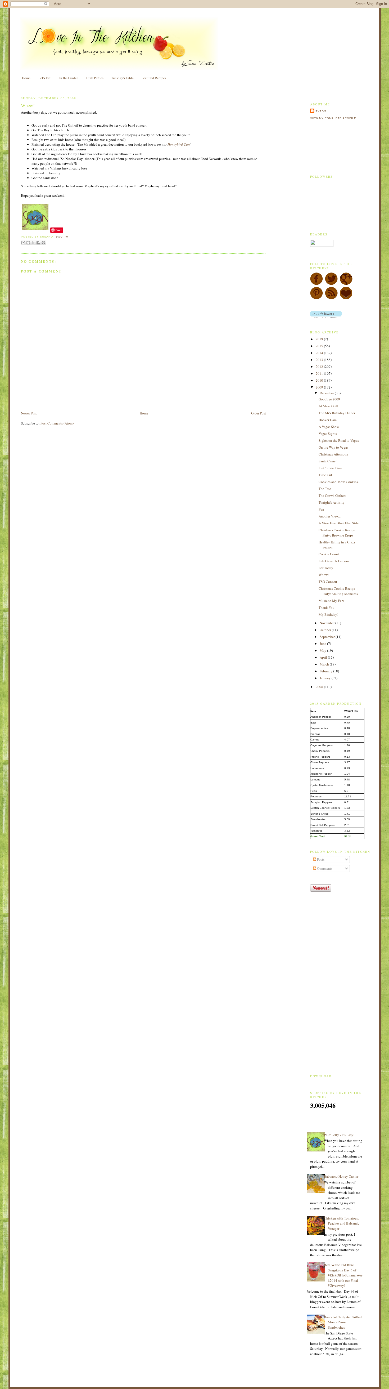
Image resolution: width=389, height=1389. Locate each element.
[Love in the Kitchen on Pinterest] (316, 298)
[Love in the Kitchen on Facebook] (316, 284)
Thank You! (327, 607)
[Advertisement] (83, 398)
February (326, 671)
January (326, 678)
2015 (320, 345)
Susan (320, 110)
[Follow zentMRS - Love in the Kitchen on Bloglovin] (326, 317)
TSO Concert (328, 581)
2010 (320, 380)
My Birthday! (328, 614)
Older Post (258, 413)
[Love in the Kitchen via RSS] (331, 298)
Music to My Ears (331, 600)
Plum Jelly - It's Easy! (339, 1134)
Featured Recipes (154, 77)
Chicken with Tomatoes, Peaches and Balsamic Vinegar (341, 1223)
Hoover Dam (328, 419)
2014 (320, 352)
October (326, 629)
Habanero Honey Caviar (341, 1176)
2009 (320, 387)
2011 (320, 373)
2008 (320, 686)
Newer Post (29, 413)
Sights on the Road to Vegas (339, 440)
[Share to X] (33, 242)
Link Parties (94, 77)
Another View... (330, 516)
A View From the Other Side (339, 523)
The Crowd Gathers (332, 495)
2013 (320, 359)
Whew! (28, 105)
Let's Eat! (45, 77)
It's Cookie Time (330, 468)
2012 (320, 366)
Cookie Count (329, 554)
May (323, 650)
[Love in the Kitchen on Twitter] (331, 284)
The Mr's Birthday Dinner (337, 412)
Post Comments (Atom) (57, 423)
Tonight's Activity (332, 502)
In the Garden (69, 77)
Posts (320, 859)
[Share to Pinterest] (43, 242)
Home (26, 77)
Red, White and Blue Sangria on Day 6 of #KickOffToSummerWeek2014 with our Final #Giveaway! (343, 1275)
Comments (324, 868)
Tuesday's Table (122, 77)
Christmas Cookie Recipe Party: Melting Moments (338, 591)
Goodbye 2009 (329, 399)
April (324, 657)
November (327, 622)
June (323, 643)
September (328, 636)
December (327, 393)
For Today (326, 567)
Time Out (325, 474)
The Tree (325, 488)
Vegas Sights (328, 433)
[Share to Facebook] (38, 242)
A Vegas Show (329, 426)
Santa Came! (328, 461)
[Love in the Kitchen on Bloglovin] (346, 298)
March (325, 664)
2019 (320, 339)
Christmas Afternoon (333, 454)
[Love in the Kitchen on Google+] (346, 284)
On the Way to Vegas (333, 447)
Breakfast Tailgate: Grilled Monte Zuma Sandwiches (343, 1322)
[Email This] (23, 242)
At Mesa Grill (328, 406)
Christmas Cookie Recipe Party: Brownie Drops (337, 533)
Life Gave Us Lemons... (335, 561)
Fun (321, 509)
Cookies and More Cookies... (339, 481)
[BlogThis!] (28, 242)
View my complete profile (333, 118)
